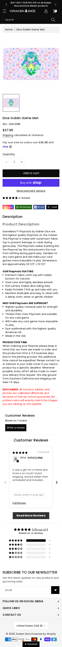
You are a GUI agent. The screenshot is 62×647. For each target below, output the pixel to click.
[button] (6, 11)
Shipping (8, 135)
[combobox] (31, 20)
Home (9, 29)
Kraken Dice (23, 634)
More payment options (31, 191)
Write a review (16, 427)
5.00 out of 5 (40, 529)
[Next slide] (55, 4)
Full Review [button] (19, 503)
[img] (20, 452)
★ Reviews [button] (31, 644)
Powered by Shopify (44, 634)
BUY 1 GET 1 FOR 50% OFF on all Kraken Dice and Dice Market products (31, 4)
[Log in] (46, 11)
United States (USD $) (30, 625)
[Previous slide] (6, 4)
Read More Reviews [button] (31, 516)
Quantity (9, 154)
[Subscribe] (55, 590)
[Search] (53, 20)
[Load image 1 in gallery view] (11, 102)
